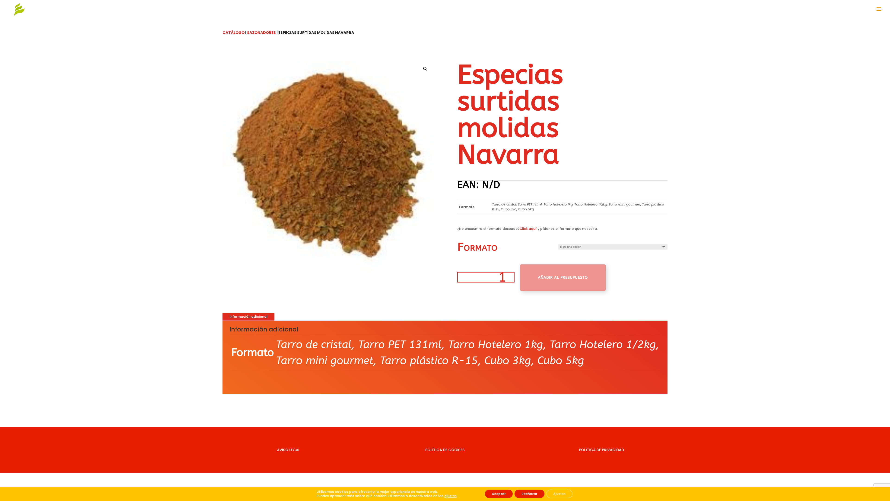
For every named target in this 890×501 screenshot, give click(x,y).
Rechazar (529, 493)
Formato (478, 247)
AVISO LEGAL (288, 450)
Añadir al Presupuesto (563, 277)
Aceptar (499, 493)
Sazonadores (261, 32)
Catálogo (233, 32)
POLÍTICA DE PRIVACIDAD (601, 450)
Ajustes (559, 493)
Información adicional (248, 316)
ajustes (450, 496)
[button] (425, 69)
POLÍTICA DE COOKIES (445, 450)
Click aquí (528, 228)
